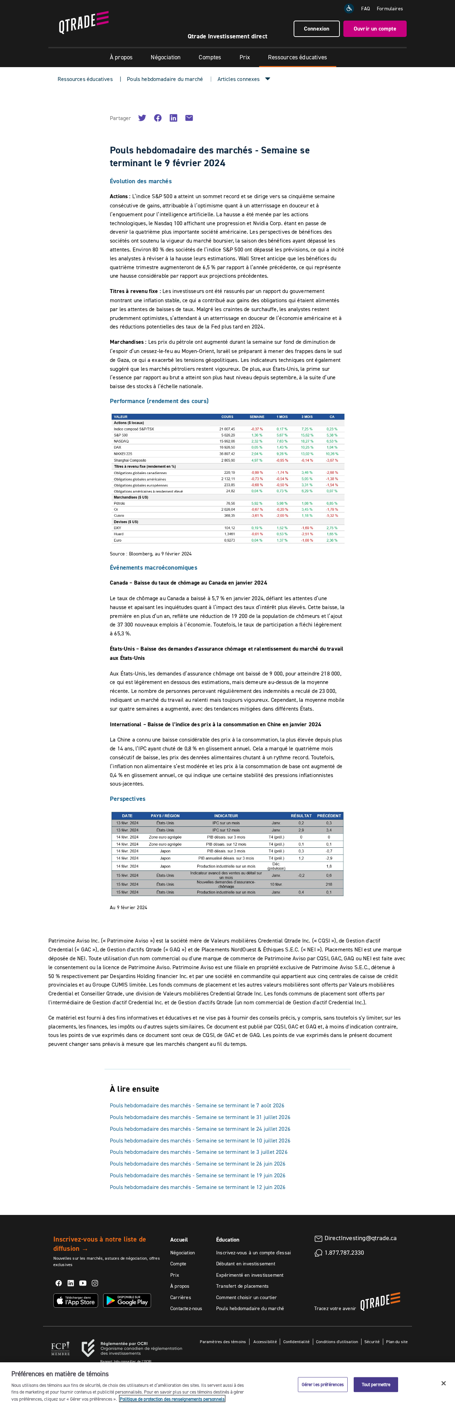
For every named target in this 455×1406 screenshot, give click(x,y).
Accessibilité (264, 1341)
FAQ (365, 8)
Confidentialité (296, 1341)
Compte (178, 1263)
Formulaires (390, 8)
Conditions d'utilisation (337, 1341)
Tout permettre (376, 1384)
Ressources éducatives (297, 57)
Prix (245, 57)
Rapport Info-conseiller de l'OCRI (125, 1361)
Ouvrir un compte (375, 28)
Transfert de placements (242, 1286)
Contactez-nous (186, 1308)
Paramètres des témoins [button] (223, 1341)
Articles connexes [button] (239, 78)
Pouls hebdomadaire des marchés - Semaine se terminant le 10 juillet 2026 (200, 1140)
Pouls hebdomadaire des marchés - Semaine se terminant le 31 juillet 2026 (200, 1116)
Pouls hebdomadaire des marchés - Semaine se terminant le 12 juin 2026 (197, 1186)
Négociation (166, 57)
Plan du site (397, 1341)
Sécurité (372, 1341)
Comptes (210, 57)
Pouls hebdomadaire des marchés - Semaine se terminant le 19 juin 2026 (197, 1175)
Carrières (180, 1297)
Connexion (317, 28)
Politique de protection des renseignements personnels (172, 1398)
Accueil (179, 1239)
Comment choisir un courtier (246, 1297)
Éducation (228, 1239)
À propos (121, 57)
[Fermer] (443, 1383)
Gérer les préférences (323, 1384)
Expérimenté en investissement (249, 1275)
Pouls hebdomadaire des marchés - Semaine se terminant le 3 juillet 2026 (199, 1151)
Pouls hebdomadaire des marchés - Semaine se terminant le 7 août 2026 (197, 1105)
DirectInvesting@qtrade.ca (361, 1238)
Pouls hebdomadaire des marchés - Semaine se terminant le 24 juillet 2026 (200, 1128)
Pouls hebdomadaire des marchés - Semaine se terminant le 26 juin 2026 (197, 1163)
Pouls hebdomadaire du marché (165, 78)
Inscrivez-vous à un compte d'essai (253, 1252)
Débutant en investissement (245, 1263)
